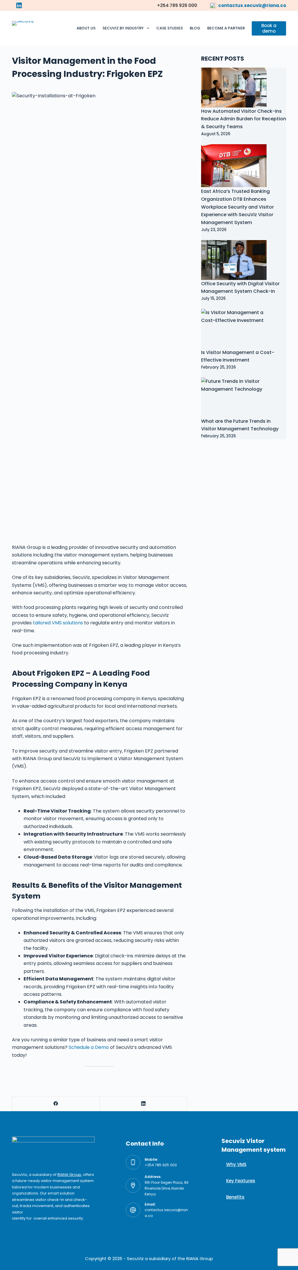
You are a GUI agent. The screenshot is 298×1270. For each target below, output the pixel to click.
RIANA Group (69, 1174)
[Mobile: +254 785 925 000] (133, 1162)
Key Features (240, 1181)
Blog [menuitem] (195, 28)
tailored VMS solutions (58, 622)
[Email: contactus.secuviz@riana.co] (133, 1210)
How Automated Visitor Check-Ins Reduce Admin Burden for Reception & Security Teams (243, 119)
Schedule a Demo (89, 1047)
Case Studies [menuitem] (169, 28)
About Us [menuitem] (86, 28)
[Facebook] (56, 1103)
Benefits (235, 1197)
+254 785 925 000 (161, 1164)
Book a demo (268, 28)
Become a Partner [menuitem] (226, 28)
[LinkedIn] (19, 5)
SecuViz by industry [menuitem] (123, 28)
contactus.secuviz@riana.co (252, 5)
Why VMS (236, 1164)
